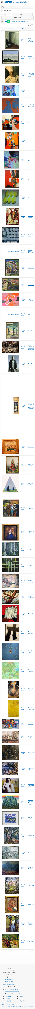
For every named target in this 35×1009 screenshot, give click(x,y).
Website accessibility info (12, 989)
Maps (21, 1001)
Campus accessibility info (12, 991)
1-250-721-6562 (9, 981)
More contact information (9, 984)
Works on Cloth (23, 40)
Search (22, 996)
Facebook (8, 996)
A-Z (22, 998)
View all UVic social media (8, 1004)
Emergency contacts (28, 1006)
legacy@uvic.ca (9, 979)
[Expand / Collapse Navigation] (2, 2)
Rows (2, 14)
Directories (22, 1000)
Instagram (8, 1001)
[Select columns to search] (3, 7)
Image (10, 28)
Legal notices (19, 1006)
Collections (23, 28)
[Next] (32, 25)
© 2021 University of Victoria (8, 1006)
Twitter (8, 998)
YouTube (8, 1000)
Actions (21, 14)
